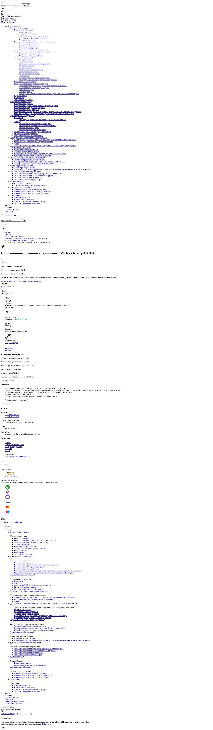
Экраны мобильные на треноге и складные (35, 124)
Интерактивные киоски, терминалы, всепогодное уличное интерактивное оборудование (47, 112)
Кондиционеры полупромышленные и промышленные (35, 42)
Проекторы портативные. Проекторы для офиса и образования (42, 120)
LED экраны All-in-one (22, 148)
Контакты (9, 211)
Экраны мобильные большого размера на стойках (37, 126)
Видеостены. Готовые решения (26, 150)
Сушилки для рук (25, 92)
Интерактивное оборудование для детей (29, 108)
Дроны (16, 144)
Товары (8, 234)
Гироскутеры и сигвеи (22, 184)
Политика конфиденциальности (17, 456)
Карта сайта (9, 454)
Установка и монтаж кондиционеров (28, 180)
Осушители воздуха (26, 90)
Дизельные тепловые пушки (29, 74)
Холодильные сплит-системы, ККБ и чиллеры (31, 52)
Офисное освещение (22, 197)
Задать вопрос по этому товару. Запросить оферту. (22, 281)
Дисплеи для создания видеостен (26, 152)
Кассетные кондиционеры (28, 48)
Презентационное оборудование (22, 116)
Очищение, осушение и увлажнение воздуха (31, 84)
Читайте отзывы (11, 476)
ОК (3, 728)
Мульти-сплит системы (27, 34)
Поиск (7, 451)
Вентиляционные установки (25, 82)
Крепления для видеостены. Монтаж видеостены (32, 156)
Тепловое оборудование (23, 58)
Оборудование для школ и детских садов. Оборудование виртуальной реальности (45, 140)
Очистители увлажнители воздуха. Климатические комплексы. (43, 86)
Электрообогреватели (27, 66)
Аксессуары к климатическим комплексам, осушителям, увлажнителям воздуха (49, 94)
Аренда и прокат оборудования (22, 166)
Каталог (8, 526)
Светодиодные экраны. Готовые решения (30, 190)
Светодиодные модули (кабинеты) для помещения (33, 192)
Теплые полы (24, 76)
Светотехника (15, 196)
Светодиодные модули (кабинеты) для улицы (31, 194)
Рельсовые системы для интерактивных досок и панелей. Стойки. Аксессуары (44, 114)
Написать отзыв (7, 404)
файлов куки (47, 724)
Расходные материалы (27, 40)
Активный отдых (16, 182)
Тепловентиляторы (26, 62)
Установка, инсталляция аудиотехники (28, 178)
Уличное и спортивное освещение (27, 203)
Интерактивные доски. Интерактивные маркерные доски (36, 106)
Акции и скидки (11, 343)
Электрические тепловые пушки (31, 70)
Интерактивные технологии (20, 102)
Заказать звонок (8, 18)
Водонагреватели (20, 96)
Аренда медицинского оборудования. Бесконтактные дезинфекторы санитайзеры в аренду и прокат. (52, 170)
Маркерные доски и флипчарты (26, 134)
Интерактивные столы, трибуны (26, 110)
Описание (9, 348)
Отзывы (8, 350)
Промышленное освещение (24, 199)
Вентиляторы (19, 98)
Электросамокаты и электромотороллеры (30, 186)
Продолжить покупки (24, 714)
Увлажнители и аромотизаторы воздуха (34, 88)
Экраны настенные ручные (29, 128)
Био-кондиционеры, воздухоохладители (34, 38)
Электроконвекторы (26, 60)
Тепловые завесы (25, 68)
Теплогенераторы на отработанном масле (34, 78)
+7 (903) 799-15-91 (12, 417)
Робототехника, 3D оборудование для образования (33, 142)
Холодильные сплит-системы (30, 54)
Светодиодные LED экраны (20, 188)
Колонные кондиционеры (28, 44)
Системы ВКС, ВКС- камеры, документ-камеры (32, 132)
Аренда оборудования (13, 447)
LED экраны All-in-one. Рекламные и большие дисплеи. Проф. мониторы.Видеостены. (43, 146)
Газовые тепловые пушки (28, 72)
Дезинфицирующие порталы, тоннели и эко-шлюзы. (34, 164)
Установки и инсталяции (14, 445)
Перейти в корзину (8, 714)
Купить (4, 291)
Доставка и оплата (12, 209)
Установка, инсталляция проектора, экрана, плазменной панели (38, 174)
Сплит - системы (25, 32)
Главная (8, 232)
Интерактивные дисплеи (23, 104)
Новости (8, 207)
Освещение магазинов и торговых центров (30, 201)
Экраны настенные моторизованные (32, 130)
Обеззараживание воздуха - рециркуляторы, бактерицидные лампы (39, 162)
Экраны (17, 122)
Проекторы (18, 118)
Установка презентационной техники (28, 136)
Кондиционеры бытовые (23, 30)
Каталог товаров (14, 26)
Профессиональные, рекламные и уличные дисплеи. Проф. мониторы (40, 154)
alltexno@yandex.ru (10, 22)
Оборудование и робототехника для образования (28, 138)
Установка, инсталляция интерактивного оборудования (35, 176)
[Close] (2, 711)
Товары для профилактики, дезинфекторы (30, 160)
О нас (7, 205)
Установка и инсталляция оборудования (25, 172)
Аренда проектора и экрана (24, 168)
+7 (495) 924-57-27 (9, 20)
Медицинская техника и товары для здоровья (27, 158)
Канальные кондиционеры (29, 46)
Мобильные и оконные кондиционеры (33, 36)
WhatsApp (23, 319)
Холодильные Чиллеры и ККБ (30, 56)
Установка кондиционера (23, 100)
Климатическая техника (19, 28)
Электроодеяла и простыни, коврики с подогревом (38, 80)
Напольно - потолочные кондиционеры (34, 50)
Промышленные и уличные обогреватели (34, 64)
